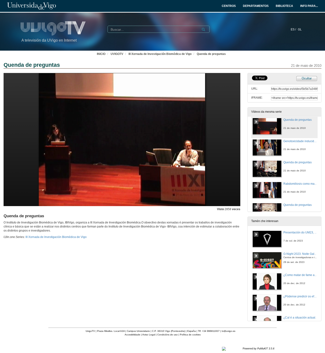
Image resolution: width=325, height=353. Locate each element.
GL (300, 29)
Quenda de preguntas (211, 54)
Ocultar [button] (307, 78)
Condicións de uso (167, 334)
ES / (294, 29)
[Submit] (203, 29)
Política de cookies (190, 334)
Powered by (258, 348)
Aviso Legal (148, 334)
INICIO (101, 54)
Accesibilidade (132, 334)
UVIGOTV (117, 54)
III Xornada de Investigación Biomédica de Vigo (160, 54)
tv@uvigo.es (228, 331)
